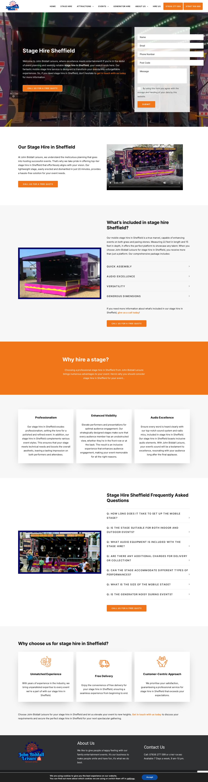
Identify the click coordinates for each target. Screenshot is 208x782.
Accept (149, 777)
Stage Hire (66, 6)
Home (53, 6)
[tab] (148, 266)
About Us (140, 6)
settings (131, 778)
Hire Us (157, 6)
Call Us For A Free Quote (43, 88)
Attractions (84, 6)
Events (102, 6)
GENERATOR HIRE (121, 6)
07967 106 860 (193, 6)
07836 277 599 (173, 6)
